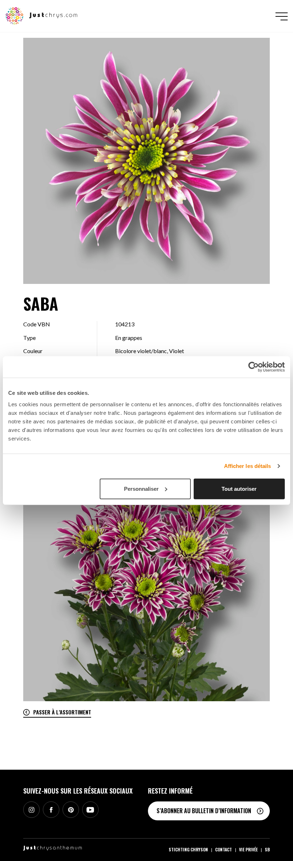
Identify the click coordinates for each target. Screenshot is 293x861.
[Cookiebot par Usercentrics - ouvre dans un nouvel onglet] (253, 367)
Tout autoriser (239, 488)
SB (267, 849)
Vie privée (248, 849)
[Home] (41, 15)
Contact (223, 849)
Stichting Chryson (188, 849)
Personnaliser (141, 488)
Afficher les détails (247, 466)
